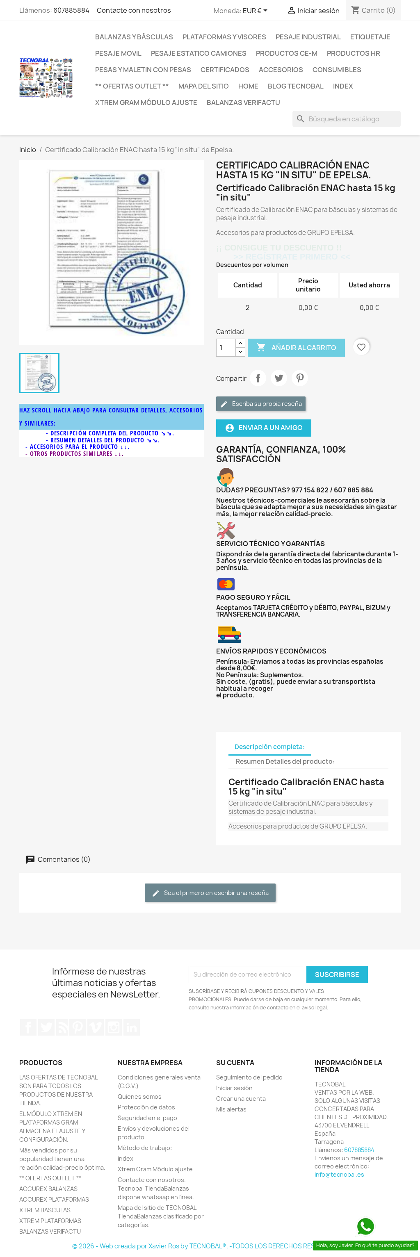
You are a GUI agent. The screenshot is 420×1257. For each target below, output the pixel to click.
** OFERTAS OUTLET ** (132, 86)
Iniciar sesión (234, 1088)
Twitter (46, 1027)
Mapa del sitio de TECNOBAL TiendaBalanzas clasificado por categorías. (161, 1216)
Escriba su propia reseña (266, 404)
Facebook (28, 1027)
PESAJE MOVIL (118, 53)
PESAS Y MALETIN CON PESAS (143, 69)
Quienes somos (140, 1096)
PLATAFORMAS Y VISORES (224, 36)
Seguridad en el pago (147, 1118)
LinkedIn (131, 1027)
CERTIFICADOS (225, 69)
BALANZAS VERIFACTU (243, 102)
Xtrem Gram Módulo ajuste (146, 102)
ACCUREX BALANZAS (48, 1189)
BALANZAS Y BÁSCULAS (134, 36)
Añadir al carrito (296, 347)
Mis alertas (231, 1109)
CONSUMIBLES (337, 69)
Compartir (258, 378)
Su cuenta (235, 1062)
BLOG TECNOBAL (296, 86)
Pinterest (300, 378)
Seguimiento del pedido (249, 1077)
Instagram (113, 1027)
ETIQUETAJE (370, 36)
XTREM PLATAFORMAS (50, 1221)
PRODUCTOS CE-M (286, 53)
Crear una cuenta (241, 1098)
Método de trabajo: (145, 1148)
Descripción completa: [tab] (270, 746)
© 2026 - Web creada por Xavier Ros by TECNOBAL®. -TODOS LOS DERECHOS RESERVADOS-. (210, 1246)
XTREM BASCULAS (45, 1210)
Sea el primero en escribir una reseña (216, 893)
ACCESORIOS (281, 69)
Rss (62, 1027)
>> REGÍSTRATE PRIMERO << (283, 256)
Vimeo (95, 1027)
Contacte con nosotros (131, 10)
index (343, 86)
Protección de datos (146, 1107)
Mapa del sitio (203, 86)
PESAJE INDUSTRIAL (308, 36)
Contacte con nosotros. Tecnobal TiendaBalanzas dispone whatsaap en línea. (156, 1188)
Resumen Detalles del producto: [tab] (285, 761)
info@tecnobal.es (339, 1174)
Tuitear (279, 378)
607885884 (71, 10)
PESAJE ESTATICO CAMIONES (199, 53)
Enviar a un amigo (264, 428)
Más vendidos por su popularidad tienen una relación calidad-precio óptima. (62, 1158)
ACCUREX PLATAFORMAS (54, 1199)
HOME (248, 86)
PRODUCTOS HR (353, 53)
